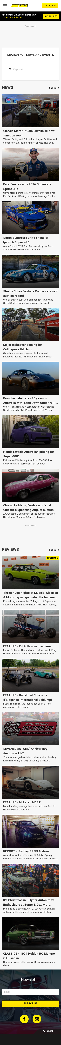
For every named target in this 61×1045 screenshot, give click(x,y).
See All (53, 87)
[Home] (19, 5)
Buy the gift (51, 16)
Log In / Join (50, 6)
